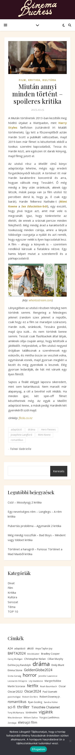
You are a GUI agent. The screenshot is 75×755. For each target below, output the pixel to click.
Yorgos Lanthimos (49, 717)
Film (22, 80)
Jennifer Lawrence (47, 676)
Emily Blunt (58, 665)
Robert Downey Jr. (50, 696)
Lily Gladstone (36, 681)
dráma (31, 429)
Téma (11, 607)
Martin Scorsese (16, 686)
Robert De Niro (30, 696)
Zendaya (12, 722)
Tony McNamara (16, 712)
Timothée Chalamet (45, 707)
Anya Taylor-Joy (43, 648)
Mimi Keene (44, 434)
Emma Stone (15, 670)
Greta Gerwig (14, 676)
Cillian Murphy (55, 659)
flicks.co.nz (25, 418)
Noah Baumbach (48, 686)
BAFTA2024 (17, 653)
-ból (34, 206)
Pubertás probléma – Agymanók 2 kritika (34, 526)
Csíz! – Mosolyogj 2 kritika (25, 502)
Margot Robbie (53, 681)
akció (30, 648)
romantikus (17, 440)
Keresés (58, 471)
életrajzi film (27, 722)
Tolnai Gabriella (20, 449)
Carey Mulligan (15, 659)
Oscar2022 (15, 691)
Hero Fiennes (48, 429)
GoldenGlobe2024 (38, 669)
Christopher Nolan (35, 659)
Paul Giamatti (50, 691)
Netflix (32, 685)
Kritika (34, 80)
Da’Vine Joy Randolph (19, 665)
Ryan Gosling (35, 702)
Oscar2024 (32, 691)
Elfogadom (38, 749)
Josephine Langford (21, 434)
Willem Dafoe (31, 717)
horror (30, 675)
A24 (10, 648)
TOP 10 (13, 611)
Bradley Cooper (50, 653)
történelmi (31, 712)
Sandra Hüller (51, 702)
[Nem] (70, 741)
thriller (23, 706)
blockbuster (33, 653)
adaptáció (16, 429)
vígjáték (46, 712)
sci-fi (11, 707)
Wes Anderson (15, 717)
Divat (11, 583)
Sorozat (13, 602)
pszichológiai (14, 696)
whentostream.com (40, 300)
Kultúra (49, 80)
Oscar (62, 686)
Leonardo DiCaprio (17, 681)
